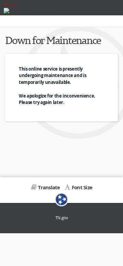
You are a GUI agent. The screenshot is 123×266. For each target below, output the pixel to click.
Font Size (82, 187)
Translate (49, 187)
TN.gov (61, 218)
